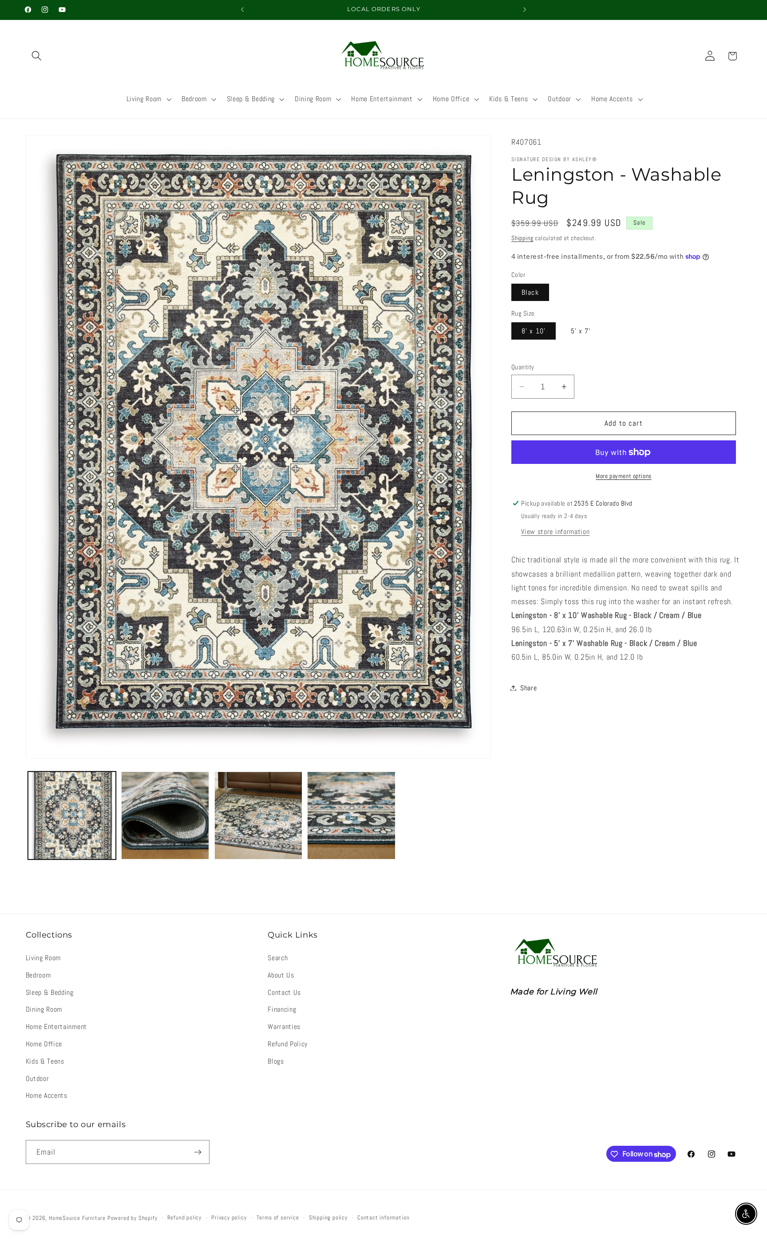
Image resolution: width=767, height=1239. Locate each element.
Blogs (276, 1061)
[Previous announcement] (242, 10)
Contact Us (284, 992)
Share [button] (528, 688)
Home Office (44, 1044)
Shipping (522, 238)
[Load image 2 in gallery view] (165, 815)
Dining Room (44, 1009)
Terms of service (278, 1218)
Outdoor (37, 1078)
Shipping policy (328, 1218)
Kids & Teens (45, 1061)
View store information (555, 531)
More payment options (624, 476)
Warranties (284, 1027)
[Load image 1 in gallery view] (72, 815)
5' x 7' (581, 331)
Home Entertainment (56, 1027)
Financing (282, 1009)
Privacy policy (228, 1218)
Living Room (43, 957)
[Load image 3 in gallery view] (258, 815)
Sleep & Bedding (50, 992)
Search (278, 957)
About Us (281, 975)
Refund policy (184, 1218)
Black (530, 292)
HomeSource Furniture (77, 1218)
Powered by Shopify (132, 1218)
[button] (37, 56)
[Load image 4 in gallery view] (351, 815)
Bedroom (38, 975)
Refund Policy (288, 1044)
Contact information (383, 1218)
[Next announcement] (524, 10)
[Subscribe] (197, 1152)
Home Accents (46, 1095)
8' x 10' (534, 331)
